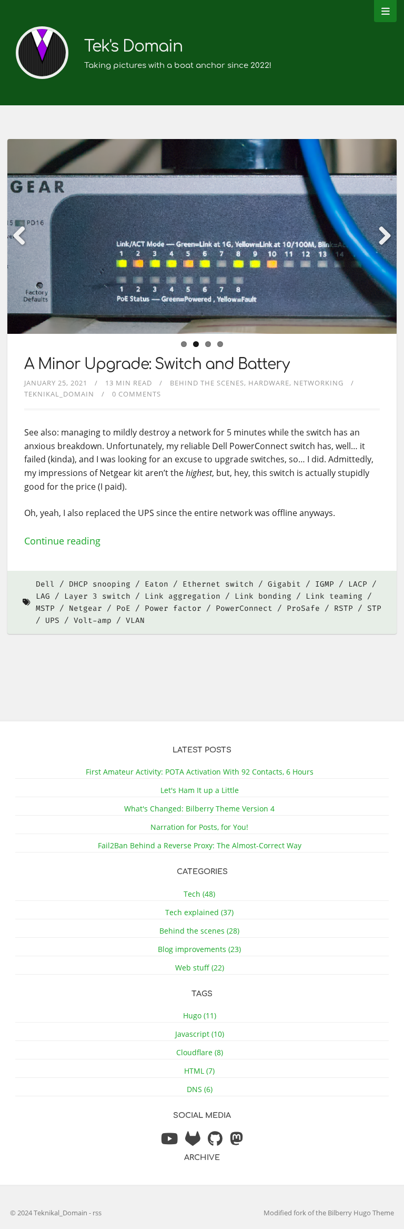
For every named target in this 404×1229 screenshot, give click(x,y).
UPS (52, 621)
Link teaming (334, 596)
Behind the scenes (207, 383)
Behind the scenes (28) (199, 931)
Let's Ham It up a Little (199, 790)
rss (97, 1212)
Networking (319, 383)
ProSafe (303, 608)
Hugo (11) (199, 1015)
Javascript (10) (199, 1034)
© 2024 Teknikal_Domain (49, 1212)
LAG (43, 596)
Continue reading (62, 540)
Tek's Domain (133, 46)
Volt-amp (93, 621)
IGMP (324, 584)
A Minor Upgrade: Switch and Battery (156, 364)
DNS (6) (200, 1089)
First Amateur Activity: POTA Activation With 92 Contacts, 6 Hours (200, 772)
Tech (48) (199, 894)
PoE (123, 608)
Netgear (85, 608)
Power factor (173, 608)
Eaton (156, 584)
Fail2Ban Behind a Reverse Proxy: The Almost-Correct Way (199, 845)
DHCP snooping (99, 584)
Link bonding (263, 596)
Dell (45, 584)
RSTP (343, 608)
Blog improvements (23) (199, 949)
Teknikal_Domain (59, 394)
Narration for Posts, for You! (199, 827)
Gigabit (284, 584)
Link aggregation (182, 596)
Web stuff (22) (199, 968)
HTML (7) (199, 1071)
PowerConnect (244, 608)
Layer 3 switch (97, 596)
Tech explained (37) (199, 912)
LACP (357, 584)
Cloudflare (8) (199, 1052)
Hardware (268, 383)
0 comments (136, 394)
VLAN (135, 621)
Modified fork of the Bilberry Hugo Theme (329, 1212)
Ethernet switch (218, 584)
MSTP (45, 608)
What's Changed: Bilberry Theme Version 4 (199, 809)
